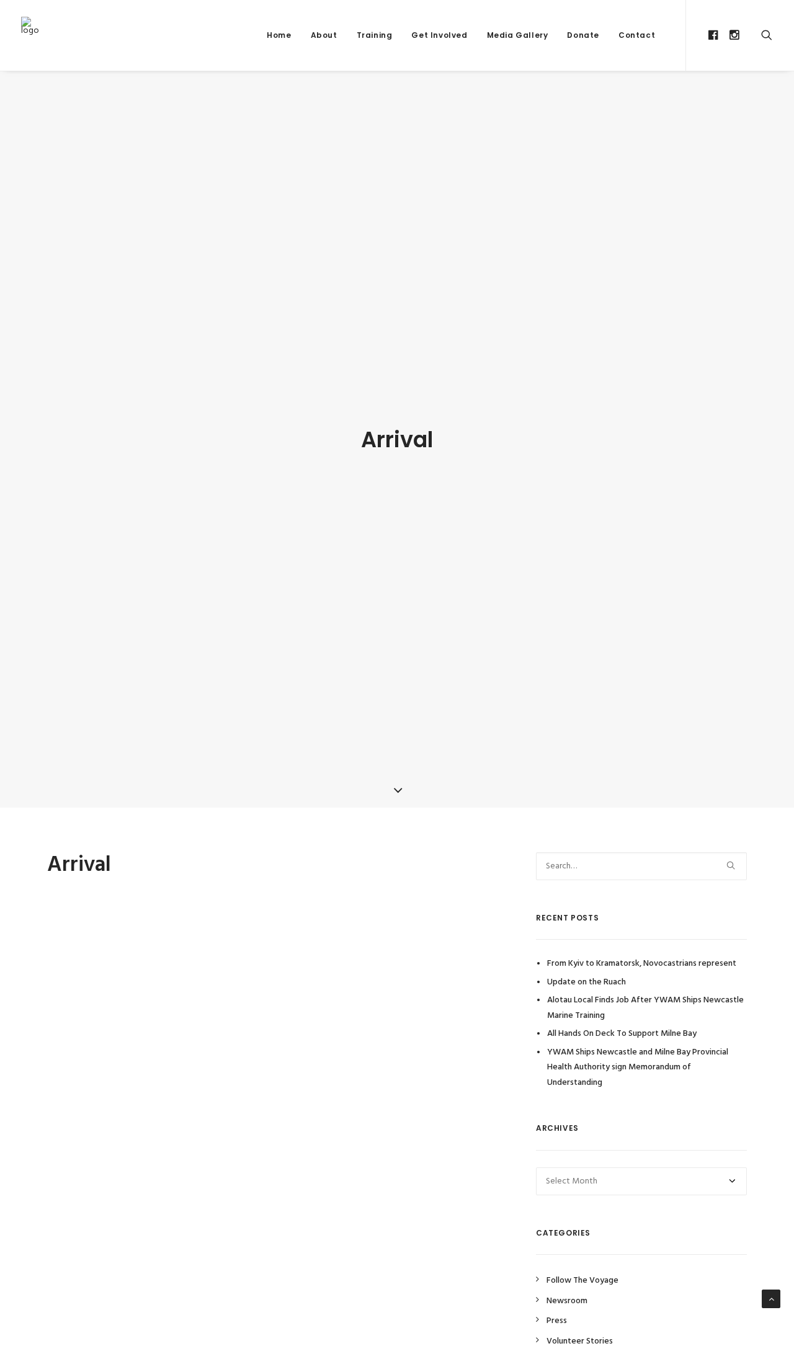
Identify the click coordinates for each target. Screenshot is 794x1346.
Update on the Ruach (586, 982)
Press (556, 1321)
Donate (583, 35)
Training (375, 35)
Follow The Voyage (582, 1280)
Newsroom (566, 1301)
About (324, 35)
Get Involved (439, 35)
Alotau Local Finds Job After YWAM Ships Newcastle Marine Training (645, 1008)
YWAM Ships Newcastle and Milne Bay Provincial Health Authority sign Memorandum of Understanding (637, 1067)
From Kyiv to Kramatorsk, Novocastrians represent (641, 963)
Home (279, 35)
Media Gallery (517, 35)
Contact (636, 35)
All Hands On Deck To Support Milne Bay (622, 1034)
